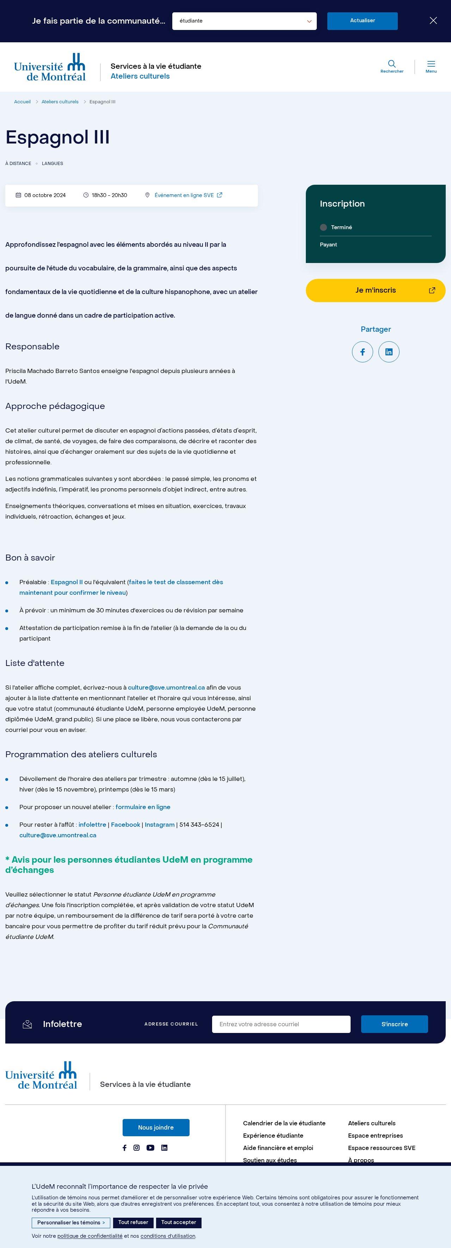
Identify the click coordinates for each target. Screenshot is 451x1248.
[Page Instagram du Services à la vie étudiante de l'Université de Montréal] (137, 1148)
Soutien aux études (270, 1160)
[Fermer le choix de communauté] (428, 21)
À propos (361, 1160)
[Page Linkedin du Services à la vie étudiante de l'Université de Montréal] (164, 1148)
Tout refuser (133, 1222)
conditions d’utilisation (168, 1236)
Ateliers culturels (60, 102)
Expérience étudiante (273, 1135)
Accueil (22, 102)
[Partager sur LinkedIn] (389, 351)
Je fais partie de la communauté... (98, 21)
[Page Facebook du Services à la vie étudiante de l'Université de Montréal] (124, 1148)
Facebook (126, 825)
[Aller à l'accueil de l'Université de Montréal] (50, 67)
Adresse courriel (171, 1024)
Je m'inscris (376, 290)
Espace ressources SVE (381, 1148)
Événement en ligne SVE (185, 195)
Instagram (160, 825)
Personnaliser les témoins (71, 1222)
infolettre (92, 825)
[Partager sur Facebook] (362, 351)
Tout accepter (178, 1222)
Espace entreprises (375, 1135)
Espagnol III (102, 102)
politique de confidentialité (90, 1236)
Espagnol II (67, 582)
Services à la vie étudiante (156, 66)
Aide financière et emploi (278, 1148)
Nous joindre (156, 1127)
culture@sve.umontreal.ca (166, 688)
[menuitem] (292, 1123)
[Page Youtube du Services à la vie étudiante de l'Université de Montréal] (150, 1148)
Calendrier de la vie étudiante (284, 1123)
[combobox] (244, 21)
